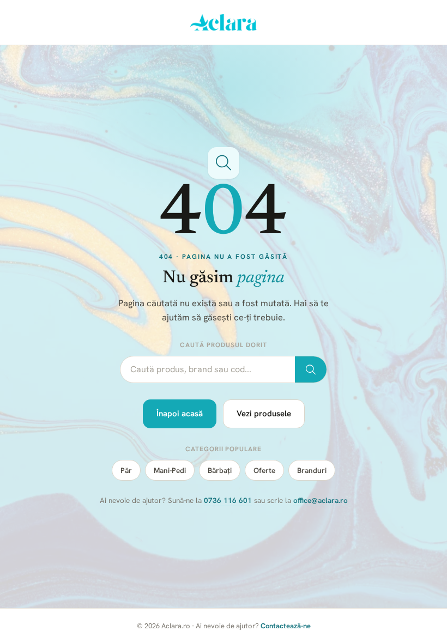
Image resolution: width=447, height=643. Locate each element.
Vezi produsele (264, 413)
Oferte (264, 470)
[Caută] (311, 369)
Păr (126, 470)
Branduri (312, 470)
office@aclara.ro (320, 500)
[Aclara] (223, 22)
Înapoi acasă (179, 413)
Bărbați (220, 470)
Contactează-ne (286, 625)
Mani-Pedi (170, 470)
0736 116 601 (228, 500)
